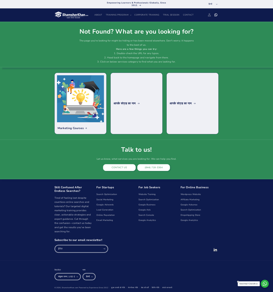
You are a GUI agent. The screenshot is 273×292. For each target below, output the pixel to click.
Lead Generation (104, 209)
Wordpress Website (191, 194)
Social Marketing (104, 199)
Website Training (147, 194)
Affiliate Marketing (190, 199)
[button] (118, 15)
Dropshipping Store (190, 215)
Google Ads (144, 209)
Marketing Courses (71, 128)
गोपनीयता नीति (133, 287)
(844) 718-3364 (154, 167)
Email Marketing (104, 220)
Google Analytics (147, 220)
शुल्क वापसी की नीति (118, 287)
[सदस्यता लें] (104, 249)
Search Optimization (106, 194)
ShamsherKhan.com (70, 287)
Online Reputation (105, 215)
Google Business (146, 204)
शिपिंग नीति (155, 287)
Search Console (146, 215)
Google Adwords (105, 204)
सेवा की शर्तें (145, 287)
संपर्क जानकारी (167, 287)
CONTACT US (119, 167)
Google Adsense (189, 204)
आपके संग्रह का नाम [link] (125, 103)
